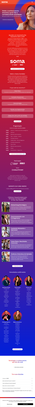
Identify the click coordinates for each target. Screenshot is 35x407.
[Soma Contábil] (5, 2)
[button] (32, 2)
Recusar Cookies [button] (9, 404)
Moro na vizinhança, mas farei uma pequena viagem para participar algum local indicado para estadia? (17, 391)
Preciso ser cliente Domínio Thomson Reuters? (11, 388)
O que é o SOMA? (6, 378)
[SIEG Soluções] (22, 163)
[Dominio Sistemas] (14, 163)
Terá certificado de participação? (9, 383)
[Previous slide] (15, 29)
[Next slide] (20, 29)
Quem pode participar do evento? (9, 380)
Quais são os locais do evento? (8, 385)
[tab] (16, 28)
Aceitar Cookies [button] (25, 404)
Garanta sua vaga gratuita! (8, 19)
